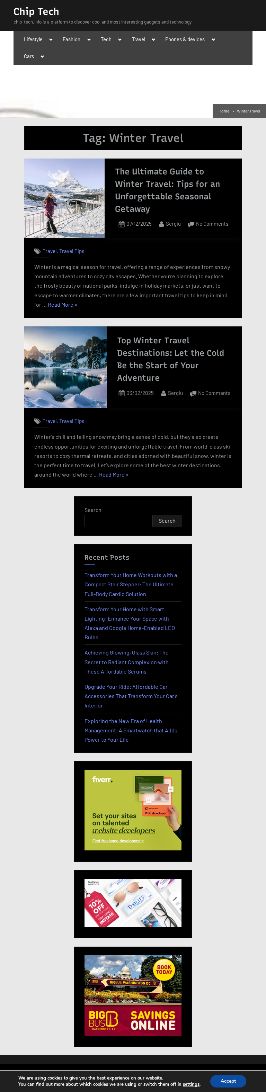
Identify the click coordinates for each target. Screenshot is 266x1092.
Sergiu (173, 223)
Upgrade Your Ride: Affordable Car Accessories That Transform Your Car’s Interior (131, 696)
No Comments (212, 224)
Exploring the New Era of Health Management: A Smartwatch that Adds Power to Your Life (131, 730)
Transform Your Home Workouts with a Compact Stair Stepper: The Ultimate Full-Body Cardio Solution (131, 584)
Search (93, 509)
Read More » (63, 305)
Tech (106, 39)
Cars (29, 56)
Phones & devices (185, 39)
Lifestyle (33, 39)
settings (191, 1084)
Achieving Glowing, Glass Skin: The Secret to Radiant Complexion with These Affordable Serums (127, 661)
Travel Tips (71, 251)
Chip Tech (36, 11)
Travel (138, 39)
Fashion (71, 39)
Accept (228, 1081)
